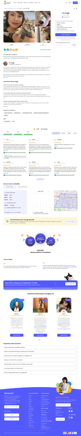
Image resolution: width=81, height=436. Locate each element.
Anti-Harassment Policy (40, 433)
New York (30, 411)
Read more (5, 150)
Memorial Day (44, 423)
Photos (15, 2)
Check (74, 45)
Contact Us (59, 408)
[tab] (39, 339)
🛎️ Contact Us (60, 419)
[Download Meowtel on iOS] (69, 417)
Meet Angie (20, 2)
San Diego (31, 420)
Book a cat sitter (11, 406)
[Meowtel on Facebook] (69, 411)
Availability (30, 2)
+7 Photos (47, 41)
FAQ (39, 2)
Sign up (75, 2)
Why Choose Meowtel (45, 402)
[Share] (77, 8)
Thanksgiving (44, 426)
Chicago (30, 401)
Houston (30, 406)
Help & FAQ (43, 410)
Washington (31, 425)
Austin (30, 397)
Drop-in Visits (44, 417)
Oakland (30, 413)
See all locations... (32, 427)
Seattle (30, 423)
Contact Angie (70, 221)
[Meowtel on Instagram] (71, 411)
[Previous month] (32, 191)
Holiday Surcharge (14, 212)
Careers (42, 406)
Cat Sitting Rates (44, 401)
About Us (43, 397)
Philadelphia (31, 415)
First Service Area (9, 186)
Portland (30, 418)
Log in (70, 2)
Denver (30, 404)
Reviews (25, 2)
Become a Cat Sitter (63, 405)
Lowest (75, 133)
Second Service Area (22, 186)
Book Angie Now (66, 34)
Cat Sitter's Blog (44, 412)
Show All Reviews (40, 179)
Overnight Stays (44, 418)
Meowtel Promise (24, 266)
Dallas (30, 402)
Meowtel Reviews (44, 404)
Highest (69, 133)
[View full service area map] (66, 200)
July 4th (42, 425)
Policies (36, 2)
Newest (63, 133)
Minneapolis (31, 409)
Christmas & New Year (45, 427)
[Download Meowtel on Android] (71, 417)
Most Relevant (56, 133)
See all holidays (44, 429)
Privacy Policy (32, 433)
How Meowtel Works (45, 399)
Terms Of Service (25, 433)
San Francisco (31, 422)
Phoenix (30, 416)
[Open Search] (66, 2)
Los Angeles (31, 408)
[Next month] (49, 191)
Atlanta (30, 395)
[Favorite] (74, 8)
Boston (30, 399)
